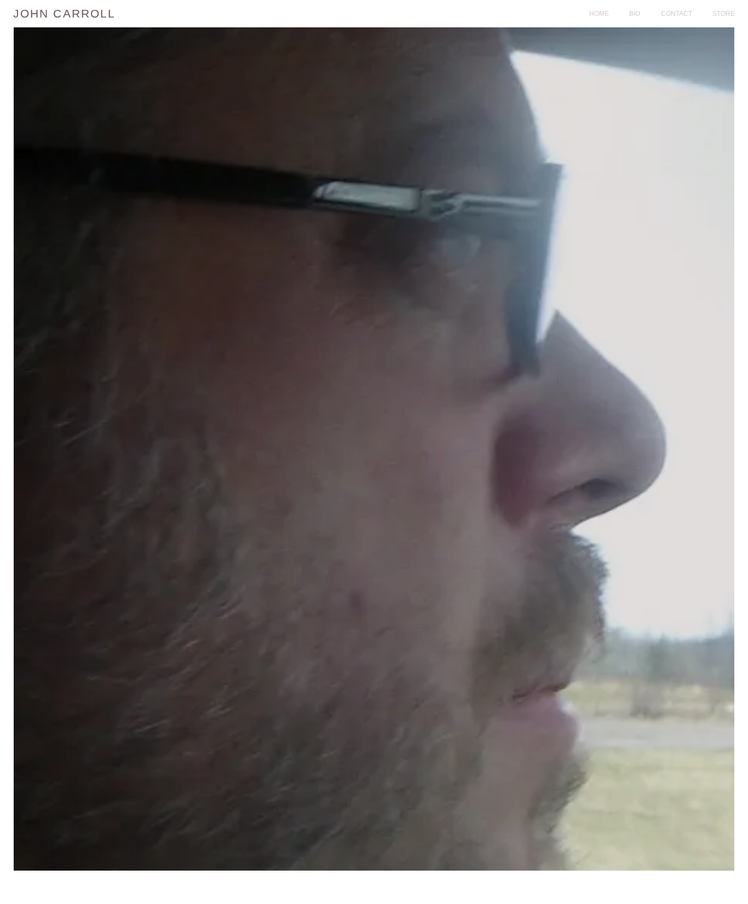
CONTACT (676, 14)
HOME (599, 14)
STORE (723, 14)
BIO (634, 14)
